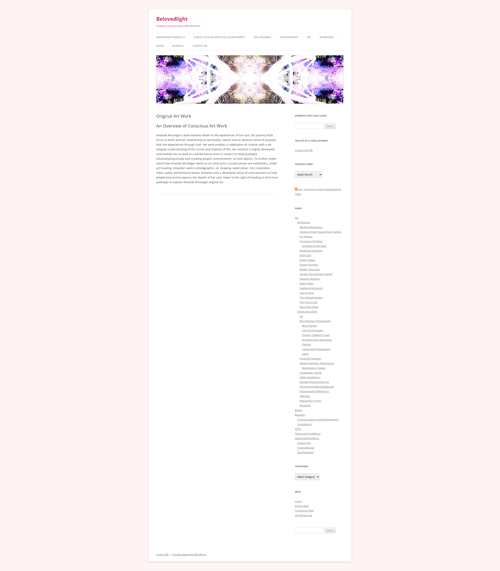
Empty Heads (307, 260)
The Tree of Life (308, 302)
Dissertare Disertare (311, 250)
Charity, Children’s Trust (315, 335)
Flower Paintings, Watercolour (317, 363)
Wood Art (305, 405)
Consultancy (304, 424)
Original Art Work (307, 311)
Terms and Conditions (308, 433)
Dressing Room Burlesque (317, 340)
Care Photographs (312, 330)
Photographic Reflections (314, 391)
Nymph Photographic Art (314, 382)
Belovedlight (172, 18)
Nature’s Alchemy (310, 279)
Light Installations (310, 377)
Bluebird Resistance (311, 227)
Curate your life (304, 150)
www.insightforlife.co (170, 37)
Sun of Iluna (306, 293)
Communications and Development (318, 419)
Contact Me (199, 46)
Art (309, 37)
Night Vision (307, 283)
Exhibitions (327, 37)
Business (178, 46)
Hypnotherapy (289, 37)
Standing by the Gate (314, 246)
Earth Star (305, 255)
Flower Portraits (309, 264)
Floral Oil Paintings (310, 358)
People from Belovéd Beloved (317, 386)
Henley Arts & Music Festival (316, 274)
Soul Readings (262, 37)
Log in (298, 501)
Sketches (305, 396)
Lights (305, 354)
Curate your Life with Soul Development (219, 37)
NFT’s (298, 429)
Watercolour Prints (310, 400)
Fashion (306, 344)
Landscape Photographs (316, 349)
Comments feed (304, 510)
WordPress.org (303, 515)
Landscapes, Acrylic (311, 372)
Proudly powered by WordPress (189, 554)
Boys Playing (309, 325)
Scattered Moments (311, 288)
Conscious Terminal (311, 241)
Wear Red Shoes (309, 307)
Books (160, 46)
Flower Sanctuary (310, 269)
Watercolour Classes (313, 368)
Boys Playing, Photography (315, 321)
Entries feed (302, 506)
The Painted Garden (311, 297)
